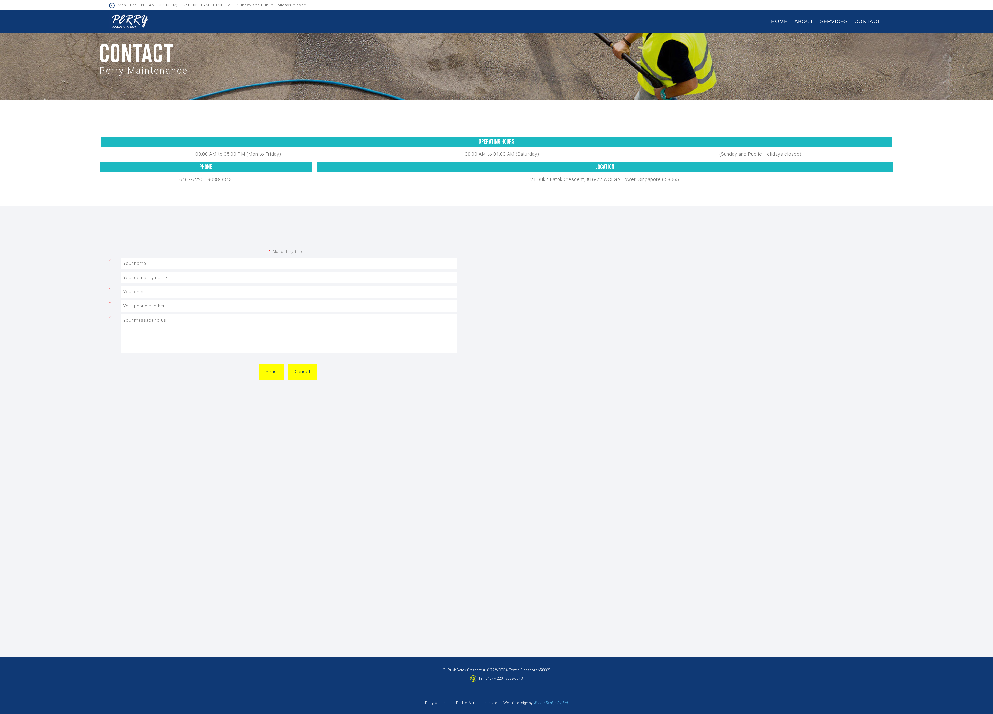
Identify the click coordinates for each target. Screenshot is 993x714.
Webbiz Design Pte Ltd (550, 703)
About (803, 21)
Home (779, 21)
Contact (867, 21)
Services (834, 21)
